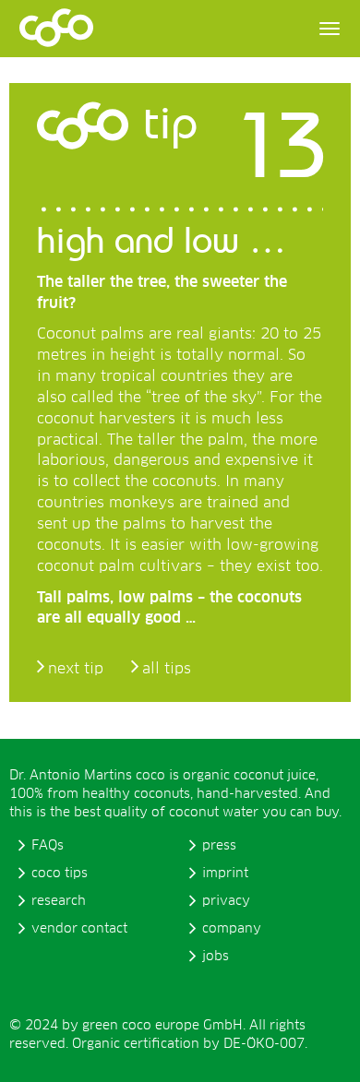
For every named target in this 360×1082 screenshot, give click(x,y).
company (231, 928)
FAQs (47, 845)
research (58, 901)
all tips (166, 668)
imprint (225, 873)
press (219, 845)
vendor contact (79, 928)
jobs (215, 956)
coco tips (59, 873)
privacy (226, 901)
